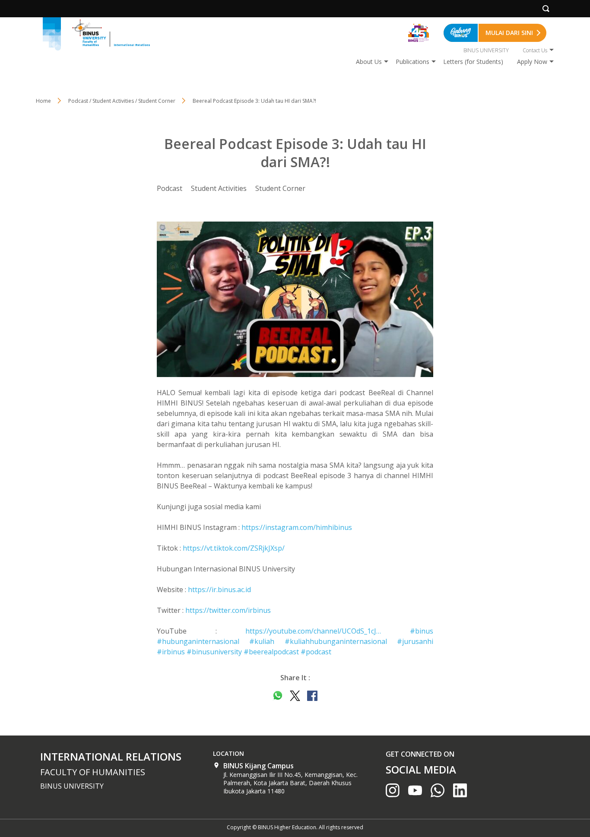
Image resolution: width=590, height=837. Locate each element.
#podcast (316, 651)
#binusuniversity (214, 651)
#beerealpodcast (271, 651)
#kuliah (261, 641)
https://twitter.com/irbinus (228, 610)
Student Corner (280, 188)
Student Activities (219, 188)
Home (43, 101)
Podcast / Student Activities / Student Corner (121, 101)
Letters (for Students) (473, 61)
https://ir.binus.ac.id (219, 589)
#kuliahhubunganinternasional (336, 641)
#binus (421, 631)
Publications (412, 61)
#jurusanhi (415, 641)
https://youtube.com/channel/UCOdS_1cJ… (313, 631)
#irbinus (171, 651)
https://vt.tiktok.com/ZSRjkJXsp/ (234, 548)
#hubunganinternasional (198, 641)
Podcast (169, 188)
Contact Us (535, 50)
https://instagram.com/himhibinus (296, 527)
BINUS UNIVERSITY (486, 50)
